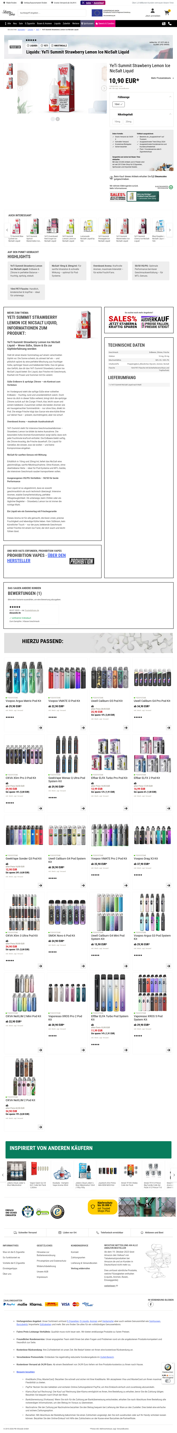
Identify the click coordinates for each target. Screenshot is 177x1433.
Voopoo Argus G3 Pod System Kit (152, 937)
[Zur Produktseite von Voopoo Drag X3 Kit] (168, 885)
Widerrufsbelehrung (46, 1266)
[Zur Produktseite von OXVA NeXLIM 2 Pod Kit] (40, 1127)
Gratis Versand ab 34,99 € (65, 3)
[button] (53, 119)
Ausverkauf (99, 3)
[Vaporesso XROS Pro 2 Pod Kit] (67, 993)
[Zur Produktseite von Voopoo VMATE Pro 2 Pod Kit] (126, 885)
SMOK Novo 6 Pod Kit (61, 935)
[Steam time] (8, 13)
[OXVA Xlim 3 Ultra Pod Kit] (24, 912)
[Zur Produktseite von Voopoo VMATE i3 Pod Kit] (83, 727)
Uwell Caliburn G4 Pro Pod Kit (152, 701)
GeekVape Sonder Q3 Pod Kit (24, 858)
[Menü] (172, 1364)
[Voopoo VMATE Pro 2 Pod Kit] (110, 835)
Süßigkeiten (45, 1324)
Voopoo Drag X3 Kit (146, 858)
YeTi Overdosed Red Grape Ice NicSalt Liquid (51, 238)
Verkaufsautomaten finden (35, 3)
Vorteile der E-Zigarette (14, 1263)
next (169, 230)
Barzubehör (22, 1324)
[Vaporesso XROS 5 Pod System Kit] (152, 993)
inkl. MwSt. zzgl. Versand (14, 710)
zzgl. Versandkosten (122, 88)
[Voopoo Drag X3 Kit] (152, 835)
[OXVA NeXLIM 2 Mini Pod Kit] (24, 993)
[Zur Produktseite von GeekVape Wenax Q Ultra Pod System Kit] (83, 808)
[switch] (168, 1381)
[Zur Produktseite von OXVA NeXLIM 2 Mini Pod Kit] (40, 1050)
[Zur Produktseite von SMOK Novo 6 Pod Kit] (83, 966)
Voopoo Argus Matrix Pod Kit (23, 701)
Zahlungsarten (78, 1257)
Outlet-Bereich (107, 1357)
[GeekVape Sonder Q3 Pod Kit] (24, 835)
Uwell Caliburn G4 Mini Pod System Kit (107, 937)
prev (7, 230)
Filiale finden (11, 3)
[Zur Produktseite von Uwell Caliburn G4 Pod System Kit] (83, 885)
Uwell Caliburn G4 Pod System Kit (67, 860)
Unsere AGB (42, 1271)
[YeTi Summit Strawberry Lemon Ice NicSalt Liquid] (9, 69)
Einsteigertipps (10, 1268)
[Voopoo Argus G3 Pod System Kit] (152, 912)
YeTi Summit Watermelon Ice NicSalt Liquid (123, 238)
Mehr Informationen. (118, 188)
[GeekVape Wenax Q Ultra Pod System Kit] (67, 754)
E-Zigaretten (73, 1321)
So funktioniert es (11, 1257)
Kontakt (75, 1252)
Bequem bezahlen (26, 1372)
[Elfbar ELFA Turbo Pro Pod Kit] (110, 754)
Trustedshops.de (32, 610)
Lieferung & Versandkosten (84, 1263)
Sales (88, 3)
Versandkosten (123, 1429)
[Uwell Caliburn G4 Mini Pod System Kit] (110, 912)
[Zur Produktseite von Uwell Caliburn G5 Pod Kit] (126, 727)
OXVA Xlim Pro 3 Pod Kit (21, 778)
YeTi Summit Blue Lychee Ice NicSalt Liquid (15, 238)
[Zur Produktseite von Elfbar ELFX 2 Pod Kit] (168, 808)
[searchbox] (52, 12)
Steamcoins (161, 176)
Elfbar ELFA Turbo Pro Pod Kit (109, 778)
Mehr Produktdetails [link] (161, 78)
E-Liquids (84, 1321)
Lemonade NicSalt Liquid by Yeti (87, 238)
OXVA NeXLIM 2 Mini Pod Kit (23, 1016)
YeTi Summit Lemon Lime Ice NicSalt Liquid (69, 238)
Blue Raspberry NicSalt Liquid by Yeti (159, 238)
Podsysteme (12, 698)
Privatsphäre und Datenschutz (51, 1260)
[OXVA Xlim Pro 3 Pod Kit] (24, 754)
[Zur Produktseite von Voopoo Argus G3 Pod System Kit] (168, 966)
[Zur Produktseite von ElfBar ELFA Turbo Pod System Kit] (126, 1050)
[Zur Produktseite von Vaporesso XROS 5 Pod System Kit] (168, 1050)
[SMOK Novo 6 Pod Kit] (67, 912)
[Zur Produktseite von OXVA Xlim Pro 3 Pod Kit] (40, 808)
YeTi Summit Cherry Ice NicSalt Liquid (141, 238)
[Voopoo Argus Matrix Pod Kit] (24, 677)
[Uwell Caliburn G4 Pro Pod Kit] (152, 677)
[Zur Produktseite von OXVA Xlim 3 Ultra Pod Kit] (40, 966)
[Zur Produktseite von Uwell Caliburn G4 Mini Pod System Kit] (126, 966)
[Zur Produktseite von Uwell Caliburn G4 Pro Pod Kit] (168, 727)
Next (104, 88)
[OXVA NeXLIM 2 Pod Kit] (24, 1077)
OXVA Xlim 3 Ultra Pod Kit (22, 935)
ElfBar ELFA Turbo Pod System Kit (109, 1018)
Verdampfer (108, 1321)
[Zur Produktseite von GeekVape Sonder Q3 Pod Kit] (40, 885)
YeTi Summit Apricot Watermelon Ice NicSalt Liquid (33, 238)
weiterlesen (110, 1285)
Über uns (7, 1274)
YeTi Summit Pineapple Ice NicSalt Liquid (104, 238)
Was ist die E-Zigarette (13, 1252)
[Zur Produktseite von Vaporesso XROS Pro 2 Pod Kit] (83, 1050)
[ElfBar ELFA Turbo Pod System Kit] (110, 993)
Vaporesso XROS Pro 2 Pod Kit (65, 1018)
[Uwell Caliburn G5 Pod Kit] (110, 677)
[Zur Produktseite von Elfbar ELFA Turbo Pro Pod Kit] (126, 808)
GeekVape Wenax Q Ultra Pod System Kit (66, 779)
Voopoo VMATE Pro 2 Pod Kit (109, 858)
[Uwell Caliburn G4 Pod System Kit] (67, 835)
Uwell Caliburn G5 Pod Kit (107, 701)
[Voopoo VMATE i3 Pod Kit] (67, 677)
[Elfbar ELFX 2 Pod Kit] (152, 754)
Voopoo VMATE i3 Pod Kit (64, 701)
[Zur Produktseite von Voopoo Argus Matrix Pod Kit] (40, 727)
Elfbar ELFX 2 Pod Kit (147, 778)
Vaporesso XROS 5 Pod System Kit (148, 1018)
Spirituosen (154, 1321)
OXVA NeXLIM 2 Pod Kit (20, 1100)
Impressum (42, 1277)
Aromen (93, 1321)
